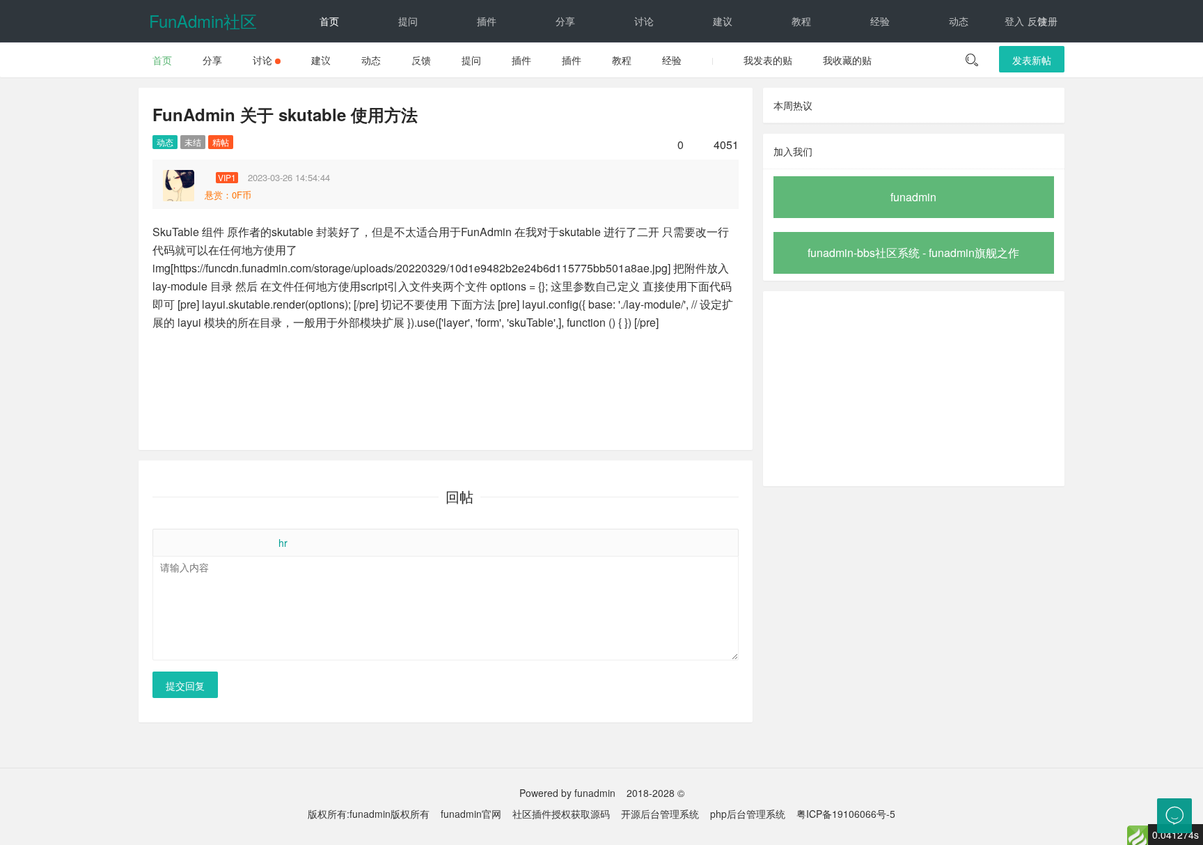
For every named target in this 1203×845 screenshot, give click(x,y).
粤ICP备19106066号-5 (845, 814)
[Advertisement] (913, 388)
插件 (486, 21)
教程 (801, 21)
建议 (722, 21)
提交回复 (185, 685)
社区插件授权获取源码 (561, 814)
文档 (329, 63)
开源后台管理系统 (660, 814)
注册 (1047, 21)
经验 (880, 21)
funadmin (913, 197)
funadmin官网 (471, 814)
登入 (1014, 21)
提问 (408, 21)
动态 (958, 21)
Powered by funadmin (567, 793)
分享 (565, 21)
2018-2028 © (655, 793)
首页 (329, 21)
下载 (408, 63)
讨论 (644, 21)
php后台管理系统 (747, 814)
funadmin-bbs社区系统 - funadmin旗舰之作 (913, 253)
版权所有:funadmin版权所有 (369, 814)
